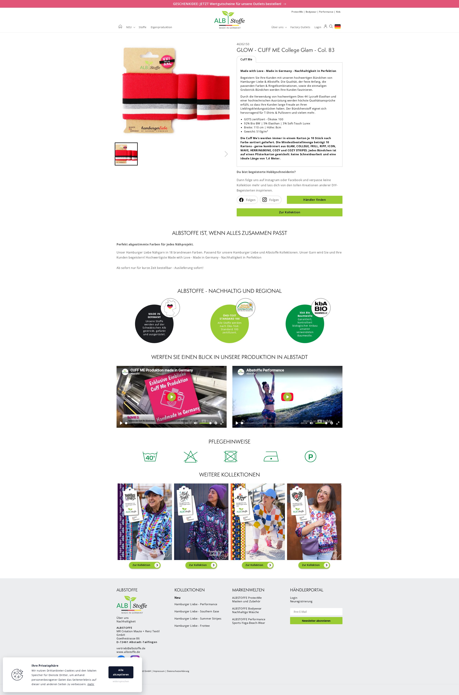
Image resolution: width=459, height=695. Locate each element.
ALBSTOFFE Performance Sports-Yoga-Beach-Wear (248, 621)
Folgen (250, 200)
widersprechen (121, 681)
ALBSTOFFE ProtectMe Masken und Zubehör (247, 599)
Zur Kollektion (289, 212)
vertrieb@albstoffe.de (131, 648)
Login (293, 597)
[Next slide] (226, 154)
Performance (326, 11)
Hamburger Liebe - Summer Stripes (197, 618)
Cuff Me (246, 59)
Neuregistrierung (301, 601)
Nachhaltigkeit (126, 621)
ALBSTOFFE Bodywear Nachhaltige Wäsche (247, 610)
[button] (126, 154)
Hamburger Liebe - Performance (195, 604)
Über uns (123, 618)
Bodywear (311, 11)
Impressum (159, 671)
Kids (338, 11)
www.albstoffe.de (128, 652)
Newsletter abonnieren (316, 620)
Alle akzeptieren (121, 672)
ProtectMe (297, 11)
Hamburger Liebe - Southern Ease (196, 611)
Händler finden (314, 200)
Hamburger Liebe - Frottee (192, 625)
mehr (90, 684)
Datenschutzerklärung (178, 671)
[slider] (154, 423)
